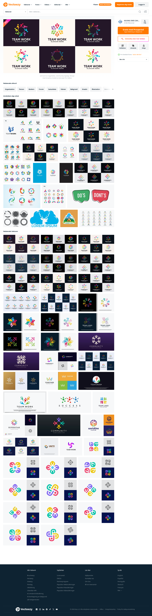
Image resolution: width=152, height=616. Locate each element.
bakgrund (74, 89)
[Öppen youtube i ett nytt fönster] (57, 609)
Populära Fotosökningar (65, 587)
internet (107, 89)
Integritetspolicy (110, 609)
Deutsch (120, 584)
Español (120, 578)
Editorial (57, 5)
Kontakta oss (89, 578)
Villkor (102, 609)
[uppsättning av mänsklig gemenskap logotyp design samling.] (21, 302)
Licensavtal (61, 575)
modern (31, 89)
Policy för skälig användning (126, 609)
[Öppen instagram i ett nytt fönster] (40, 609)
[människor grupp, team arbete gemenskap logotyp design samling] (96, 361)
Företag (29, 584)
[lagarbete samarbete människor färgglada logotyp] (12, 152)
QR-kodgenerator (33, 600)
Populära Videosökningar (65, 591)
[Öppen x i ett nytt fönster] (53, 609)
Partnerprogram (62, 581)
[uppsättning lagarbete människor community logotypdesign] (53, 173)
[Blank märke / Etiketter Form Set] (15, 218)
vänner (63, 89)
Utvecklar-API (31, 591)
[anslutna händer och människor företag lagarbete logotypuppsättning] (55, 130)
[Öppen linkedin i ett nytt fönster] (43, 609)
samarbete (52, 89)
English (120, 575)
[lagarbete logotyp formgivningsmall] (71, 446)
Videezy (29, 581)
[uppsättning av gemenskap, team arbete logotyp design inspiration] (59, 302)
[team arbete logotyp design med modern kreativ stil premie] (96, 302)
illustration (96, 89)
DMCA (59, 578)
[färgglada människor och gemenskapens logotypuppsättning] (17, 173)
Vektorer (27, 5)
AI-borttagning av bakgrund (37, 597)
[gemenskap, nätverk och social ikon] (54, 196)
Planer (95, 5)
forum (41, 89)
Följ (145, 23)
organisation (9, 89)
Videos (47, 5)
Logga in (141, 5)
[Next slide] (111, 89)
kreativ (84, 89)
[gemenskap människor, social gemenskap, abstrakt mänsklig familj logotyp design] (99, 446)
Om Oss (88, 581)
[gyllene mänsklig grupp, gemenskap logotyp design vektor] (21, 381)
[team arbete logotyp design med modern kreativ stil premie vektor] (103, 402)
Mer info (122, 59)
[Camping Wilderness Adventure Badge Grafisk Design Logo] (69, 218)
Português (121, 581)
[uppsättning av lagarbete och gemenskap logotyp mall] (96, 218)
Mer (66, 5)
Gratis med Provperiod (133, 30)
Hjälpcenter (89, 575)
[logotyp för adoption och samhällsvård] (68, 152)
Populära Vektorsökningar (66, 584)
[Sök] (140, 11)
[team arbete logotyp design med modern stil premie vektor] (96, 381)
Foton (37, 5)
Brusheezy (30, 575)
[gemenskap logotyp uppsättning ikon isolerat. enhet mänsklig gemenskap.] (21, 446)
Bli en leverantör (91, 584)
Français (120, 587)
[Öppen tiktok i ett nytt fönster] (50, 609)
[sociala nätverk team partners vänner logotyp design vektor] (96, 342)
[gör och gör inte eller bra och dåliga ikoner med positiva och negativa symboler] (90, 196)
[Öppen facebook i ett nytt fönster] (37, 609)
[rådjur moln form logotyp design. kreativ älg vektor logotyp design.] (44, 218)
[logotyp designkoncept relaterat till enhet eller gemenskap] (22, 130)
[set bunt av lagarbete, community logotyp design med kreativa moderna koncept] (21, 244)
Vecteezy (30, 578)
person (21, 89)
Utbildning (31, 587)
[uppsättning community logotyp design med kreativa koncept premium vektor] (40, 152)
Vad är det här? (137, 54)
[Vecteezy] (11, 5)
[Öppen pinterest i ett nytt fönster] (47, 609)
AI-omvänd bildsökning (35, 594)
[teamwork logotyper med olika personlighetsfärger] (21, 196)
